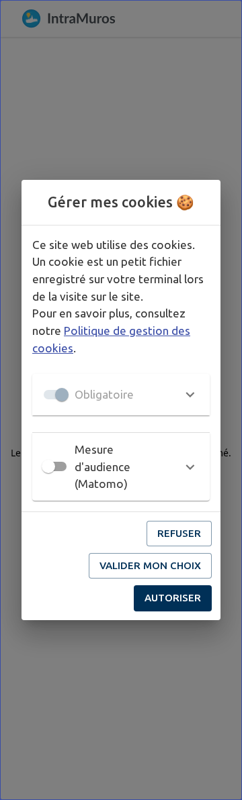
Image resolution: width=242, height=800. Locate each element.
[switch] (48, 466)
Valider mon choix (150, 565)
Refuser (179, 533)
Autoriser (173, 597)
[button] (121, 394)
